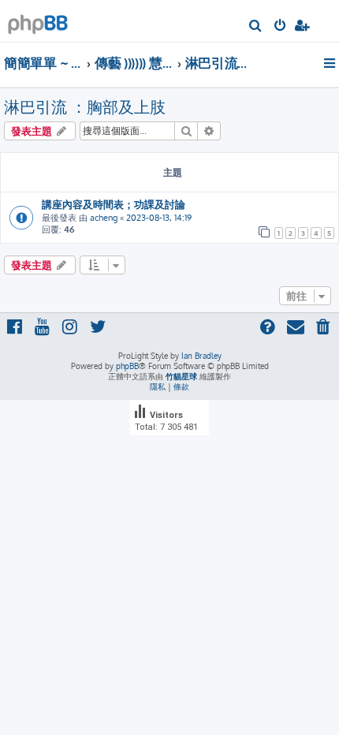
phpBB (127, 366)
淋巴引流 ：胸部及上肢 (85, 106)
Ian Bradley (201, 355)
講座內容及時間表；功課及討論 (113, 204)
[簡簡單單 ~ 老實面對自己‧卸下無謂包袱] (38, 20)
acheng (103, 217)
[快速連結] (330, 63)
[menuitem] (256, 26)
